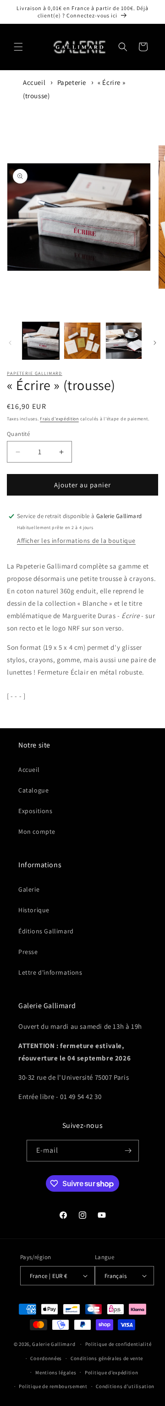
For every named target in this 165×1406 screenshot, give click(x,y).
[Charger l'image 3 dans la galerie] (123, 340)
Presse (28, 952)
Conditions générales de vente (107, 1358)
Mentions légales (55, 1372)
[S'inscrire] (128, 1150)
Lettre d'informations (50, 972)
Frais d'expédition (59, 419)
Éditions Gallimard (46, 931)
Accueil (34, 82)
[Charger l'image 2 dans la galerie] (82, 340)
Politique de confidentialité (118, 1344)
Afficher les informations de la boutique (76, 540)
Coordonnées (46, 1358)
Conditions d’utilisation (125, 1386)
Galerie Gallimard (53, 1344)
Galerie (28, 889)
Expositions (35, 811)
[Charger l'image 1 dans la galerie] (40, 340)
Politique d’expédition (111, 1372)
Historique (34, 910)
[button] (18, 47)
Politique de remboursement (53, 1386)
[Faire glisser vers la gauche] (10, 343)
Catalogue (33, 790)
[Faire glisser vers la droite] (155, 343)
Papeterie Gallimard (34, 373)
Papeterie (71, 82)
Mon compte (36, 831)
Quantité (18, 434)
